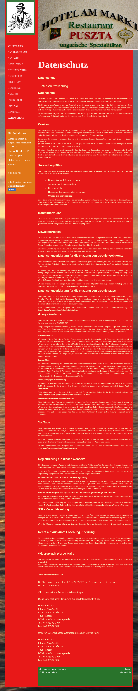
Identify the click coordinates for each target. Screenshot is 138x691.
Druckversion (49, 669)
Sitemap (62, 669)
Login (128, 669)
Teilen (13, 190)
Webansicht (125, 672)
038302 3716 (14, 173)
